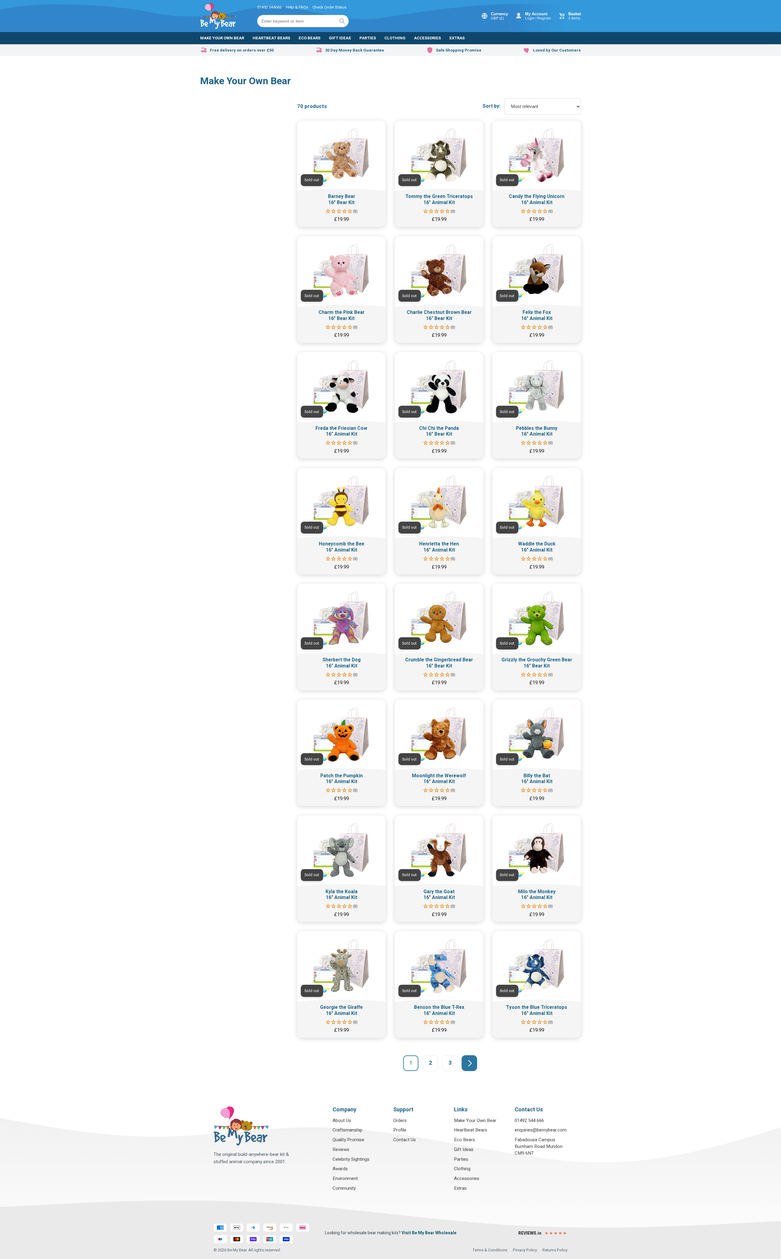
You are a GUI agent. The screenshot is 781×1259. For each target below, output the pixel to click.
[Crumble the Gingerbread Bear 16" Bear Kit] (439, 637)
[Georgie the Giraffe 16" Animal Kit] (341, 984)
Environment (345, 1178)
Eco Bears (464, 1139)
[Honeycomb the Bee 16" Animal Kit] (341, 521)
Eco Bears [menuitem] (309, 38)
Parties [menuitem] (367, 38)
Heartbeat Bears (470, 1130)
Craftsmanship (347, 1130)
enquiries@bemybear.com (541, 1130)
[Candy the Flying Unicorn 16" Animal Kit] (536, 174)
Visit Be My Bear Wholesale (428, 1233)
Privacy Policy (525, 1250)
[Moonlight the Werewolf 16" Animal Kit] (439, 753)
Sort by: (491, 106)
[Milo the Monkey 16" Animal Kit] (536, 868)
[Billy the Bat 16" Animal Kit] (536, 753)
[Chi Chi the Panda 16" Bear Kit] (439, 405)
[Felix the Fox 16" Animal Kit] (536, 289)
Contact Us (404, 1139)
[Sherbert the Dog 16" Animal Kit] (341, 637)
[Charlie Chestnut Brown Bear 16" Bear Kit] (439, 289)
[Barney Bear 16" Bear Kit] (341, 174)
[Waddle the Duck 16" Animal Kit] (536, 521)
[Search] (342, 21)
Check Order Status (329, 7)
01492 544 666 (529, 1120)
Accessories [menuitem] (427, 38)
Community (344, 1188)
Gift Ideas (463, 1149)
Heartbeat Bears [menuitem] (271, 38)
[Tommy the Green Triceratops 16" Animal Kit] (439, 174)
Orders (400, 1120)
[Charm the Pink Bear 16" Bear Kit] (341, 289)
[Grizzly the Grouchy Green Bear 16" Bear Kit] (536, 637)
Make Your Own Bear (475, 1120)
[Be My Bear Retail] (218, 16)
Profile (399, 1130)
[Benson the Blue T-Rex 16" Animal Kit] (439, 984)
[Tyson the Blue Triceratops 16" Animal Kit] (536, 984)
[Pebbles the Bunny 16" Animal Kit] (536, 405)
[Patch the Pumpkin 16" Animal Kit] (341, 753)
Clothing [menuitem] (394, 38)
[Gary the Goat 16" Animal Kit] (439, 868)
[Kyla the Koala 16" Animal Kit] (341, 868)
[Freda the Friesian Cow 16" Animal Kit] (341, 405)
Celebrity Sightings (351, 1159)
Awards (340, 1168)
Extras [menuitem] (457, 38)
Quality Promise (348, 1139)
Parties (461, 1159)
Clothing (462, 1168)
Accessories (466, 1178)
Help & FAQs (297, 7)
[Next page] (469, 1063)
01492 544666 (269, 7)
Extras (460, 1188)
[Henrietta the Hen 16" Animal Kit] (439, 521)
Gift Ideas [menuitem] (340, 38)
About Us (342, 1120)
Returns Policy (554, 1250)
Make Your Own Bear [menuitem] (222, 38)
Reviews (341, 1149)
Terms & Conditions (490, 1250)
